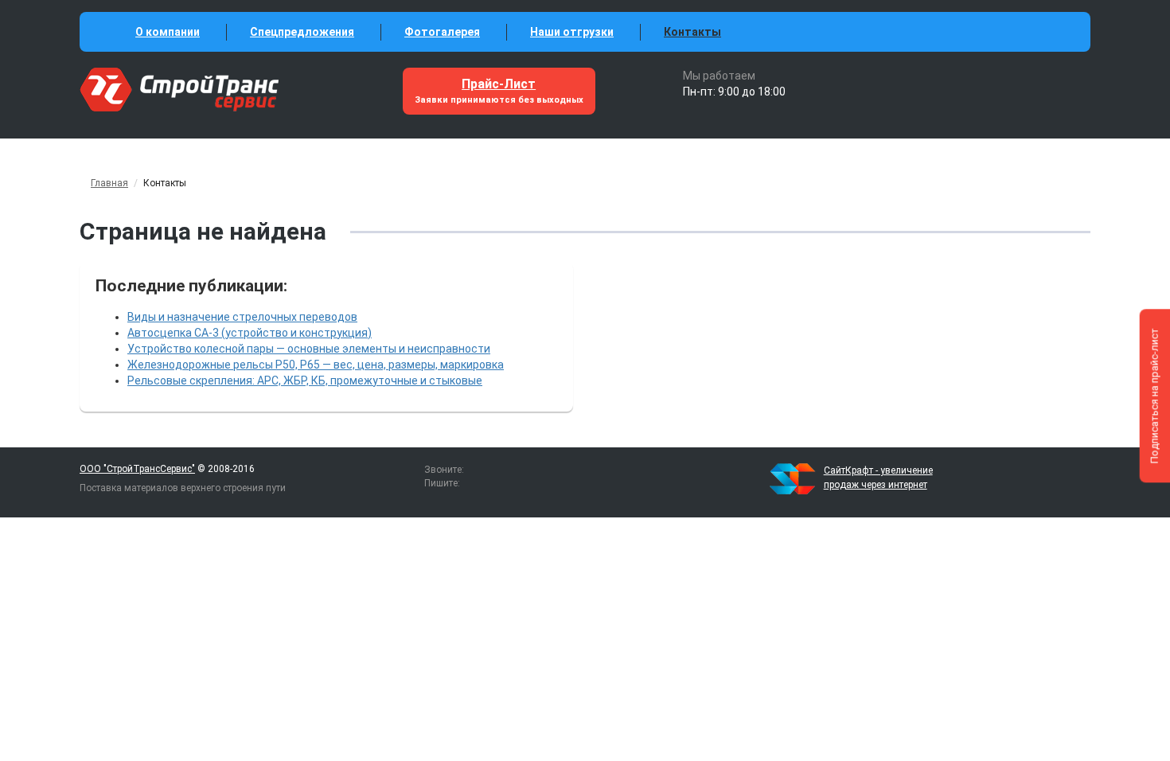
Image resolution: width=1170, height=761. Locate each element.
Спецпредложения (302, 31)
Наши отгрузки (572, 31)
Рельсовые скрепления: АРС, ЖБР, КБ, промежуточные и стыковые (304, 380)
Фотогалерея (442, 31)
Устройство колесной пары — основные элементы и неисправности (308, 348)
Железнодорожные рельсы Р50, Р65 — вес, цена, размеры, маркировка (315, 364)
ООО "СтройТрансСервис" (137, 468)
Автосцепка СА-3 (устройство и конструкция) (249, 332)
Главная (109, 183)
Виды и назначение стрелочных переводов (242, 316)
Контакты (692, 31)
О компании (167, 31)
